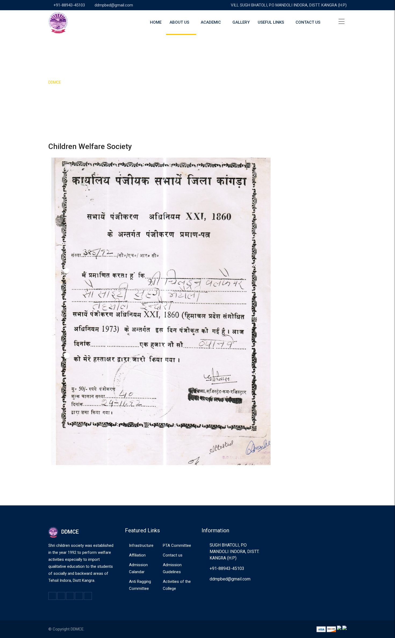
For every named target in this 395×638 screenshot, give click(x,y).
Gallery (241, 22)
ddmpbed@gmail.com (114, 5)
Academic (211, 22)
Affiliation (137, 555)
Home (155, 22)
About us (179, 22)
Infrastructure (141, 545)
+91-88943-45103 (69, 5)
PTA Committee (177, 545)
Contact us (308, 22)
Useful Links (271, 22)
